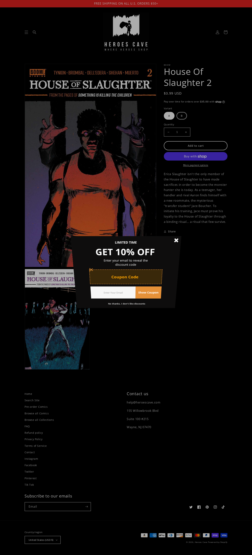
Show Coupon (150, 299)
